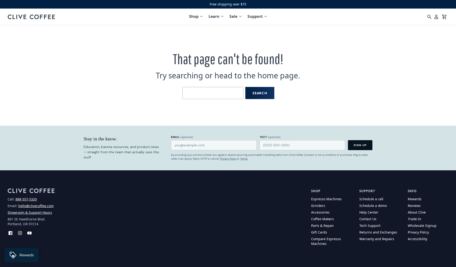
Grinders (318, 205)
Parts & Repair (322, 225)
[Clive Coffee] (31, 16)
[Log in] (436, 17)
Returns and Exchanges (378, 232)
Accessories (320, 212)
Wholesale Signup (422, 225)
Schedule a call (371, 199)
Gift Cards (319, 232)
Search (259, 93)
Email (182, 137)
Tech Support (369, 225)
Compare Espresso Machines (326, 241)
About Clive (417, 212)
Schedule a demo (373, 205)
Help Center (368, 212)
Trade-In (414, 219)
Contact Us (367, 219)
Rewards (415, 199)
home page (277, 75)
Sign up (360, 145)
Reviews (414, 205)
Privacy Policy (228, 158)
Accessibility (417, 239)
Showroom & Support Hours (30, 212)
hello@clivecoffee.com (36, 206)
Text (270, 137)
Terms (244, 158)
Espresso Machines (326, 199)
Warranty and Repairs (376, 239)
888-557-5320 (26, 199)
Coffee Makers (322, 219)
